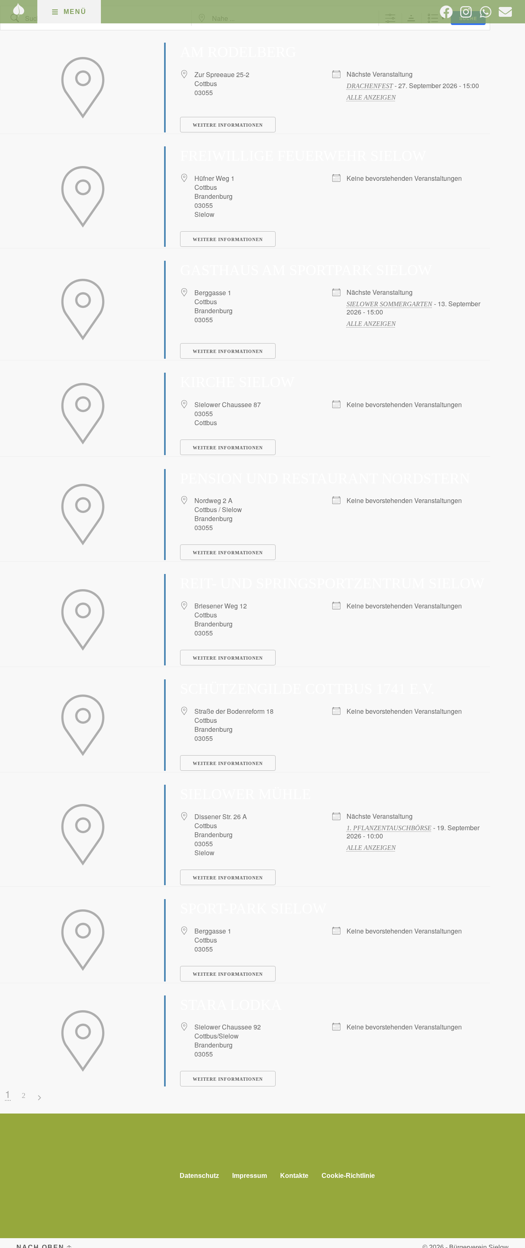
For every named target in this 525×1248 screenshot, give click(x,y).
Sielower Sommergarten (389, 304)
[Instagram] (465, 11)
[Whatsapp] (485, 11)
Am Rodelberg (238, 52)
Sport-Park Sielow (253, 908)
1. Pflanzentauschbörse (389, 827)
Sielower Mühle (245, 794)
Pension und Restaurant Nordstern (325, 478)
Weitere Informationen (228, 125)
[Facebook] (446, 11)
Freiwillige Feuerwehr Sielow (303, 156)
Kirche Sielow (237, 382)
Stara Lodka (231, 1005)
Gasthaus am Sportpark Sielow (306, 270)
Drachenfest (370, 85)
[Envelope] (505, 11)
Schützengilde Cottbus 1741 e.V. (307, 689)
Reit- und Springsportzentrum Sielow (332, 583)
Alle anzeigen (371, 97)
